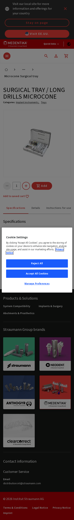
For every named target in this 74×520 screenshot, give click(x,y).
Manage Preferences (37, 283)
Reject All (37, 263)
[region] (37, 260)
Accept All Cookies (37, 273)
